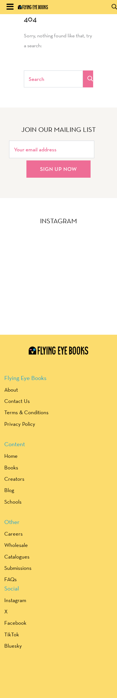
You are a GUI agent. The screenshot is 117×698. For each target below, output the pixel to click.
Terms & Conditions (26, 412)
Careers (13, 533)
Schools (13, 501)
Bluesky (13, 645)
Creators (14, 478)
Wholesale (16, 545)
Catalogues (17, 556)
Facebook (15, 622)
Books (11, 467)
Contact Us (17, 401)
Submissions (18, 567)
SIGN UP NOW (58, 169)
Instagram (15, 600)
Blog (9, 490)
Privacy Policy (19, 423)
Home (11, 455)
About (11, 389)
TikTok (11, 634)
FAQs (10, 579)
